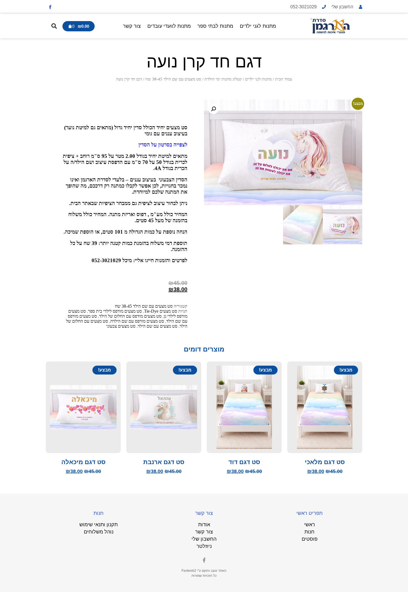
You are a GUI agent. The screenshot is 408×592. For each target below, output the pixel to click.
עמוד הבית (283, 79)
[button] (54, 26)
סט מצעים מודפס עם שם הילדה (137, 321)
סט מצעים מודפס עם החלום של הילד (130, 316)
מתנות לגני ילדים (258, 26)
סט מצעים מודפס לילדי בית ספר (115, 311)
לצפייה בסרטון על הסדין (162, 145)
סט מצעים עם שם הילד (157, 326)
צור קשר (132, 26)
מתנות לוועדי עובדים (169, 26)
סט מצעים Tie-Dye (160, 311)
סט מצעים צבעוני (120, 326)
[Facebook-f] (50, 7)
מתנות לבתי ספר (215, 26)
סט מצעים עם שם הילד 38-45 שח (173, 79)
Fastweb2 (189, 571)
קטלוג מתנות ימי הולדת (223, 79)
